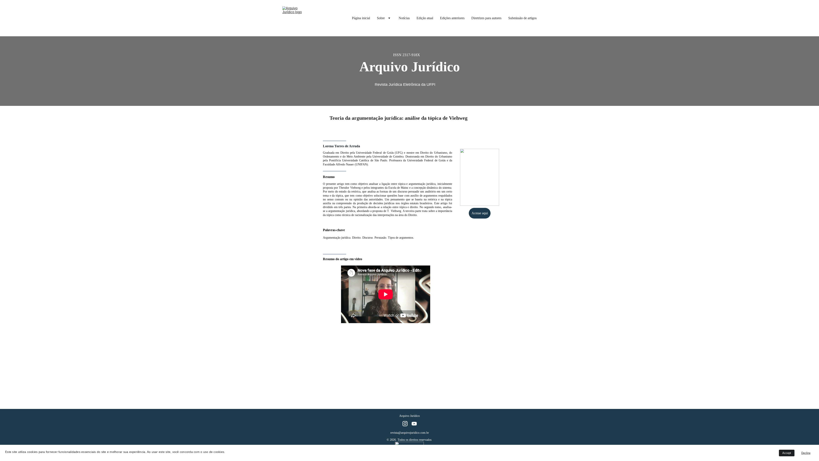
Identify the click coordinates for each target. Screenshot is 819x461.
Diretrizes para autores (486, 18)
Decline (805, 453)
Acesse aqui (480, 213)
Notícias (404, 18)
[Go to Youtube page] (414, 423)
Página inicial (361, 18)
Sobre (381, 18)
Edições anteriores (452, 18)
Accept (786, 453)
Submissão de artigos (522, 18)
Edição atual (425, 18)
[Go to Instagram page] (405, 423)
